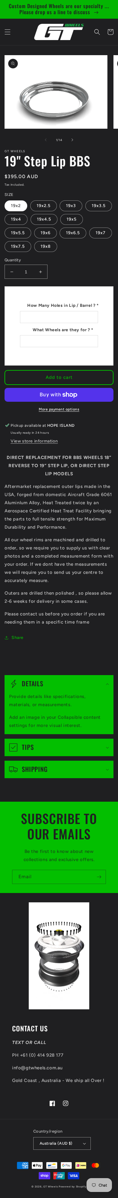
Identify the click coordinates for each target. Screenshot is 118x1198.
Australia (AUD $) (56, 1143)
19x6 (46, 232)
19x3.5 (99, 205)
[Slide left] (45, 139)
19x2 (16, 205)
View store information (34, 441)
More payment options (59, 409)
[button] (7, 32)
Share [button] (17, 637)
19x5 (72, 219)
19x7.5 (18, 246)
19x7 (101, 232)
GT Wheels (50, 1186)
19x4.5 (44, 219)
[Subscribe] (99, 877)
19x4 (16, 219)
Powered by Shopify (73, 1186)
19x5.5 (18, 232)
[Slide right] (72, 139)
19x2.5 (44, 205)
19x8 (46, 246)
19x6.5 (73, 232)
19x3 (71, 205)
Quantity (13, 260)
